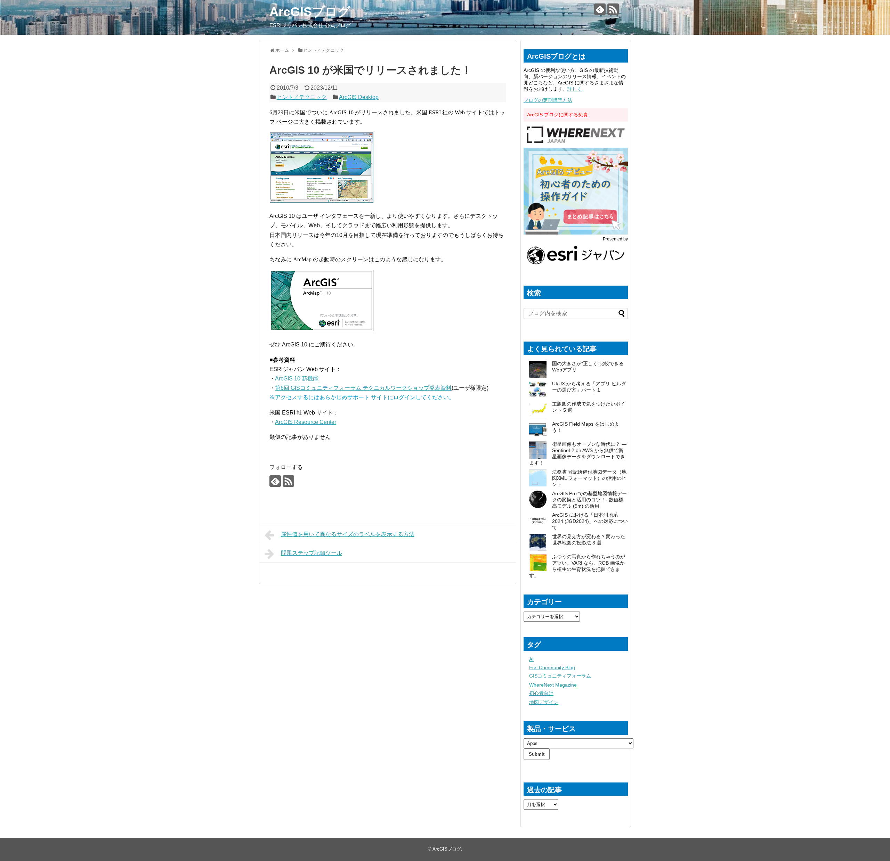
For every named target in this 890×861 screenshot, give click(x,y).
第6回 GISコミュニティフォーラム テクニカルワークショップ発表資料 (363, 388)
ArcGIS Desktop (359, 97)
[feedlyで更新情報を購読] (600, 9)
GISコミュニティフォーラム (560, 676)
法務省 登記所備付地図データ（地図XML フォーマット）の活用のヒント (589, 478)
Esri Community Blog (552, 667)
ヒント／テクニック (302, 97)
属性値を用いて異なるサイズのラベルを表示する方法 (347, 534)
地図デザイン (543, 702)
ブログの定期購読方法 (548, 100)
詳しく (574, 89)
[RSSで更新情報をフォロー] (613, 9)
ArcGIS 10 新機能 (296, 379)
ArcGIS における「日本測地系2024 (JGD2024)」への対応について (590, 521)
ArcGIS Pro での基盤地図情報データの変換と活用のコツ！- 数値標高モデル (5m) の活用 (589, 500)
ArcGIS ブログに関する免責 (557, 114)
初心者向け (541, 693)
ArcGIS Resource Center (305, 422)
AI (531, 659)
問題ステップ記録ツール (311, 553)
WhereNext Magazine (553, 685)
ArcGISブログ (309, 12)
